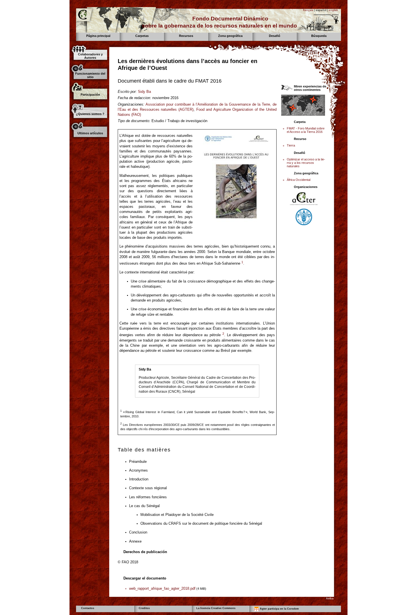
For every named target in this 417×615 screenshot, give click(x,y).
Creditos (144, 608)
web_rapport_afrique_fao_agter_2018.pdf (162, 588)
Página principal (98, 35)
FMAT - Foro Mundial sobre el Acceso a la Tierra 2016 (306, 130)
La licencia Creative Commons (215, 608)
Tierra (291, 145)
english (333, 10)
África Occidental (298, 179)
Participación (90, 94)
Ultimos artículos (90, 133)
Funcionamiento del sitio (90, 75)
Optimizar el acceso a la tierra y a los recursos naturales (306, 163)
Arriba (330, 598)
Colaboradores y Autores (90, 56)
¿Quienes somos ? (90, 114)
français (308, 10)
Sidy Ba (144, 91)
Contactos (87, 608)
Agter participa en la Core (279, 609)
